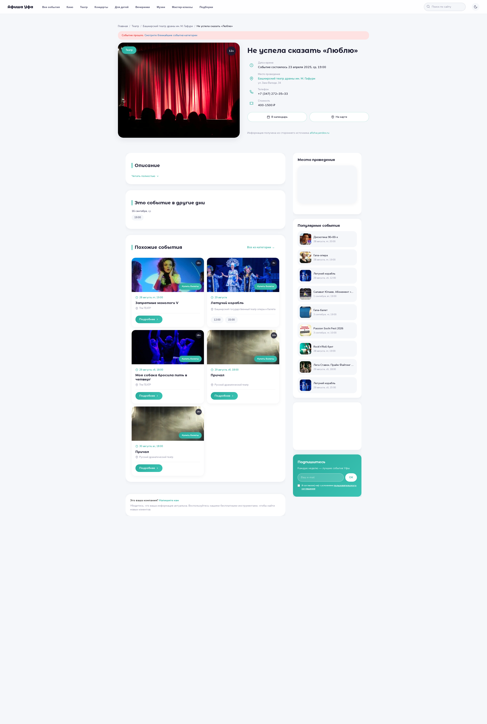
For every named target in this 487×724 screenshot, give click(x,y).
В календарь (279, 117)
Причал (217, 375)
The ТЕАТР (145, 308)
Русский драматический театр (232, 385)
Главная (123, 26)
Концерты (101, 7)
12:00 (217, 319)
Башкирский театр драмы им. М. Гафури (168, 26)
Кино (70, 7)
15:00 (231, 319)
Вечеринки (142, 7)
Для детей (122, 7)
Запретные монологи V (156, 303)
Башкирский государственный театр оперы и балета (245, 309)
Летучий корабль (227, 303)
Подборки (206, 7)
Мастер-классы (182, 7)
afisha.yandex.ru (319, 133)
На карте (341, 117)
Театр (84, 7)
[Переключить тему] (475, 7)
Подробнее (147, 319)
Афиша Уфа (20, 7)
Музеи (161, 7)
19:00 (137, 217)
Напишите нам (169, 500)
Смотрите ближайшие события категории (171, 35)
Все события (51, 7)
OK (351, 477)
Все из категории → (261, 247)
